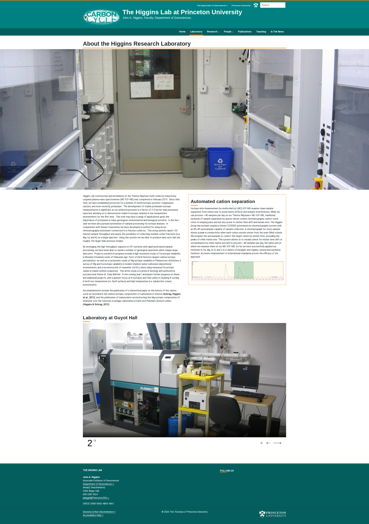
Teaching (261, 31)
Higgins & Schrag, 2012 (96, 304)
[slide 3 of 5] (184, 380)
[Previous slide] (269, 443)
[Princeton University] (256, 6)
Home (182, 31)
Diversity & (98, 511)
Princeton (241, 5)
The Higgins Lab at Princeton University (182, 12)
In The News (277, 31)
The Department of (211, 5)
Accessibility (92, 515)
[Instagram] (227, 476)
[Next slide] (278, 443)
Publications (245, 31)
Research (212, 31)
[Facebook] (224, 476)
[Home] (103, 18)
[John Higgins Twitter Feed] (221, 476)
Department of (97, 484)
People (227, 31)
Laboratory (196, 31)
